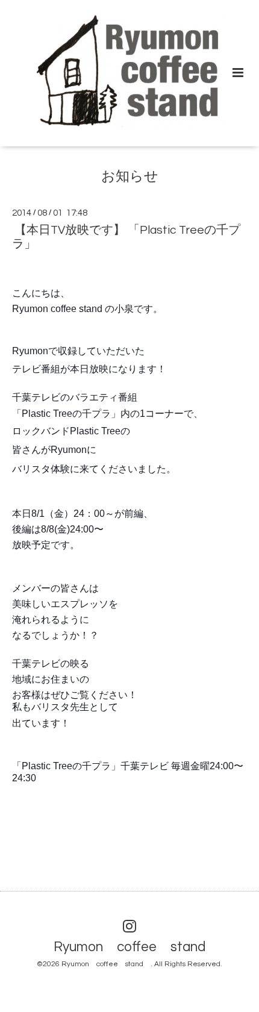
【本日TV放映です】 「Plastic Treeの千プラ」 (126, 237)
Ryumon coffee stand (136, 947)
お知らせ (129, 177)
